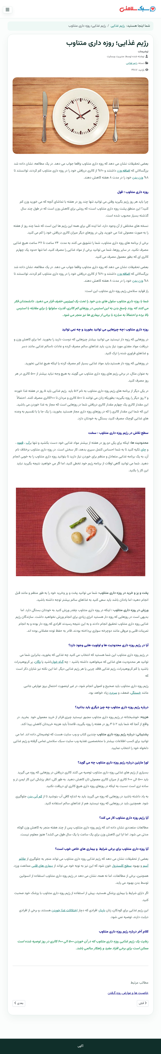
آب (27, 443)
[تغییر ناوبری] (7, 10)
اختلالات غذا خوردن (65, 910)
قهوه (20, 443)
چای (143, 449)
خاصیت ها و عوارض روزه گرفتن (128, 993)
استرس (68, 301)
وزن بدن (137, 177)
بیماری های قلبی (42, 866)
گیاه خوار (58, 662)
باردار (102, 910)
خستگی (136, 693)
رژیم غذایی (131, 63)
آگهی (80, 1046)
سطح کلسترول (122, 866)
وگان (38, 662)
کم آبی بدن (34, 796)
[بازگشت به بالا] (8, 1046)
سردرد (113, 693)
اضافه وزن (123, 170)
